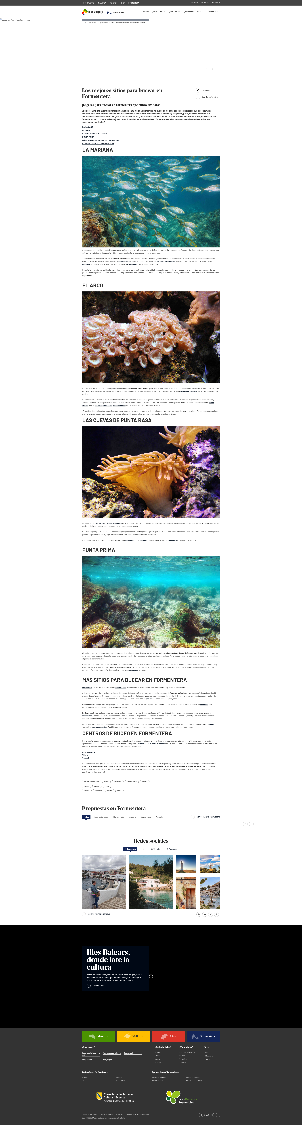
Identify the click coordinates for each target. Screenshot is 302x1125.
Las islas (145, 11)
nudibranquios (119, 405)
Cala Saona (99, 523)
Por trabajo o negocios (187, 1052)
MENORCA (113, 3)
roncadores (87, 716)
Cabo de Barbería (114, 523)
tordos (104, 727)
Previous (206, 68)
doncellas (210, 724)
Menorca (119, 1077)
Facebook (173, 849)
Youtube (156, 849)
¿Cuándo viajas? (158, 11)
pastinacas (133, 670)
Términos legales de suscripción (137, 1114)
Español (215, 2)
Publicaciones (212, 11)
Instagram (131, 849)
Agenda (200, 11)
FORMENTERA (133, 3)
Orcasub (85, 758)
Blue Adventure (88, 752)
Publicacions (208, 1056)
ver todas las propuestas (208, 817)
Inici (84, 23)
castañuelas (170, 261)
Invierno (86, 791)
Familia (86, 786)
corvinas (129, 540)
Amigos (96, 786)
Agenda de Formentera (194, 1080)
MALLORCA (102, 3)
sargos (152, 699)
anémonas (107, 405)
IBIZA (123, 3)
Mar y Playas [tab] (107, 1060)
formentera (92, 23)
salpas (146, 699)
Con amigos (183, 1059)
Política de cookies (106, 1114)
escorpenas (132, 264)
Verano (109, 791)
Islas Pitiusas (120, 687)
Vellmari (85, 755)
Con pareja (182, 1056)
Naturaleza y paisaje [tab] (110, 1053)
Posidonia (204, 704)
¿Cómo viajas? (174, 11)
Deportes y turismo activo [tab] (89, 1054)
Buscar (206, 2)
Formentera (87, 687)
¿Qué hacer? (188, 11)
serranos (96, 727)
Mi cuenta (194, 2)
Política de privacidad (89, 1114)
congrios (86, 264)
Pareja (107, 786)
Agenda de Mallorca (159, 1077)
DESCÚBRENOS (98, 986)
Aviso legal (119, 1114)
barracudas (123, 261)
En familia (182, 1062)
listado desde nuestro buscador (151, 743)
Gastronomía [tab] (128, 1053)
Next (212, 68)
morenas (143, 540)
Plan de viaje (118, 817)
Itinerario (132, 817)
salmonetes (173, 540)
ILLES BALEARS (88, 3)
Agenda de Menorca (193, 1077)
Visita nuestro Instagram (99, 914)
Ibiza (83, 1080)
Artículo (159, 817)
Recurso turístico (101, 817)
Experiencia (146, 817)
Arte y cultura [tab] (87, 1060)
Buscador (206, 1059)
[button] (245, 824)
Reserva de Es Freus (188, 391)
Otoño (119, 791)
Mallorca (85, 1077)
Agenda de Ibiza (157, 1080)
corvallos (99, 405)
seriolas (160, 261)
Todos (86, 817)
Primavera (98, 791)
